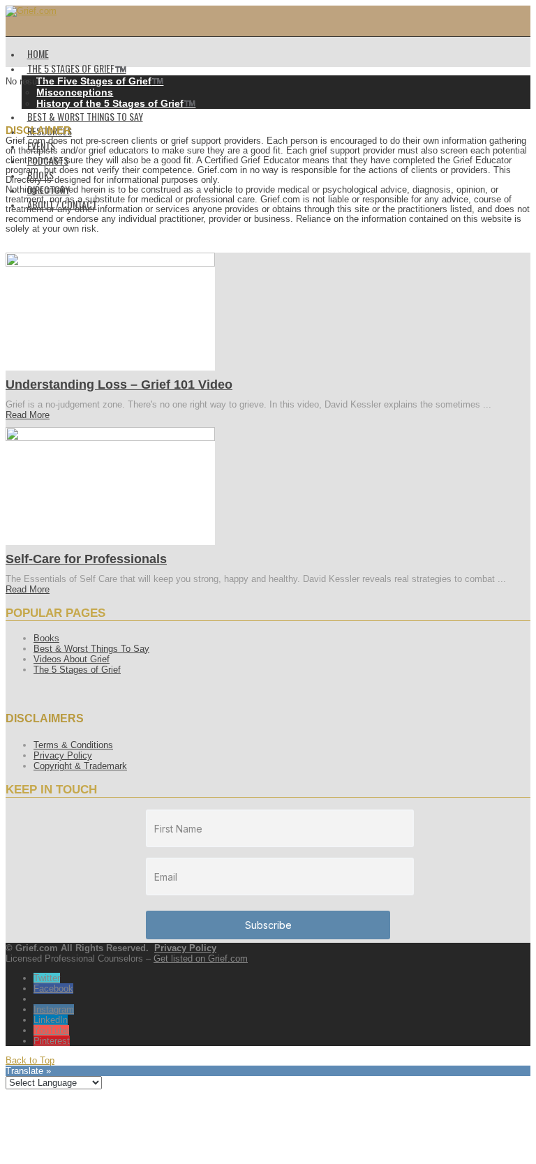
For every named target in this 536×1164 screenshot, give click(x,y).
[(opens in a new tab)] (110, 263)
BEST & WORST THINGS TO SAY (85, 116)
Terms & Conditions (73, 745)
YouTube (51, 1030)
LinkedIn (51, 1020)
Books (46, 638)
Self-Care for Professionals (86, 559)
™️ (99, 81)
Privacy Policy (63, 755)
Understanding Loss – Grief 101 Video (119, 384)
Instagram (54, 1009)
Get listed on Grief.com (201, 958)
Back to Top (30, 1060)
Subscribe (268, 925)
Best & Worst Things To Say (91, 648)
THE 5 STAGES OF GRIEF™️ (76, 68)
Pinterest (52, 1041)
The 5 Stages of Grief (77, 669)
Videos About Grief (72, 659)
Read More (28, 415)
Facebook (53, 988)
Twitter (47, 978)
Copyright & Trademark (80, 766)
